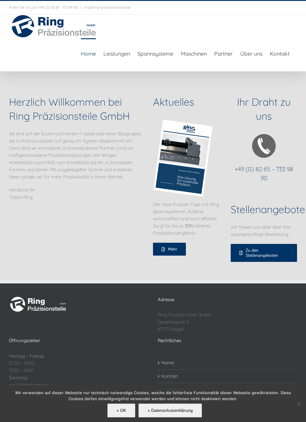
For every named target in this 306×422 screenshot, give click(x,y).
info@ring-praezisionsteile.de (107, 7)
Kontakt (169, 376)
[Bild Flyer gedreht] (183, 122)
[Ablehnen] (299, 404)
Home (167, 362)
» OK (121, 410)
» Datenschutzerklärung (170, 410)
